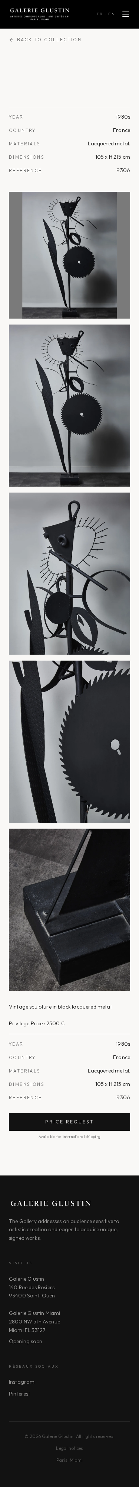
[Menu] (125, 14)
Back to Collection (49, 39)
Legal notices (69, 1448)
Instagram (21, 1381)
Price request (69, 1122)
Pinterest (19, 1393)
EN (111, 14)
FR (100, 14)
